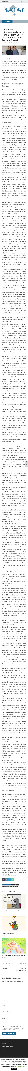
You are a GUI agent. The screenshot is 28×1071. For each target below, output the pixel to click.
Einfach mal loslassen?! (8, 933)
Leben (3, 26)
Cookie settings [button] (21, 1066)
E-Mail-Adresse (6, 1011)
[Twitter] (21, 1)
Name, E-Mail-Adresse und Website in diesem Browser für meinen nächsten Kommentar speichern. (13, 1028)
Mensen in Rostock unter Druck (10, 911)
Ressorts (7, 26)
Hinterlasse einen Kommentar (15, 42)
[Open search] (24, 21)
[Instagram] (23, 1)
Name (4, 1005)
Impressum (4, 1043)
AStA (3, 1048)
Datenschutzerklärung (7, 1046)
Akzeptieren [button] (14, 1068)
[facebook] (25, 1)
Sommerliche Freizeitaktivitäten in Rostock (14, 955)
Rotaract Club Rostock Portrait (10, 886)
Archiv (13, 884)
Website (4, 1018)
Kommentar (5, 986)
